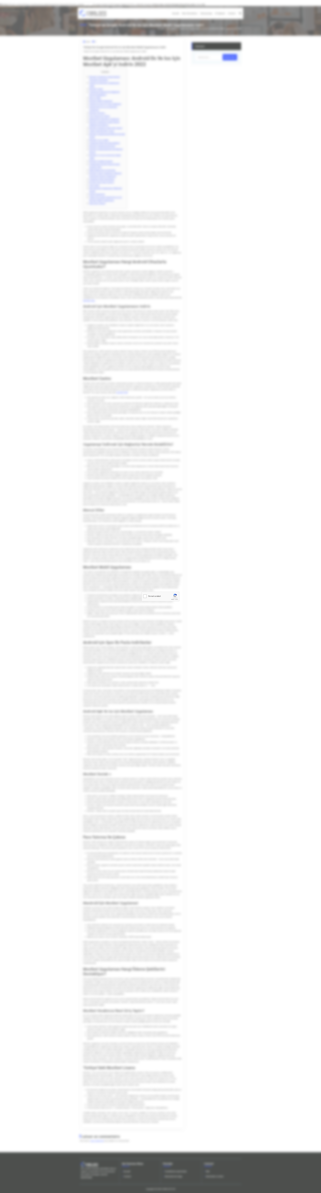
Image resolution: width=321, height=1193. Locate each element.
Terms (176, 599)
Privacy (172, 599)
